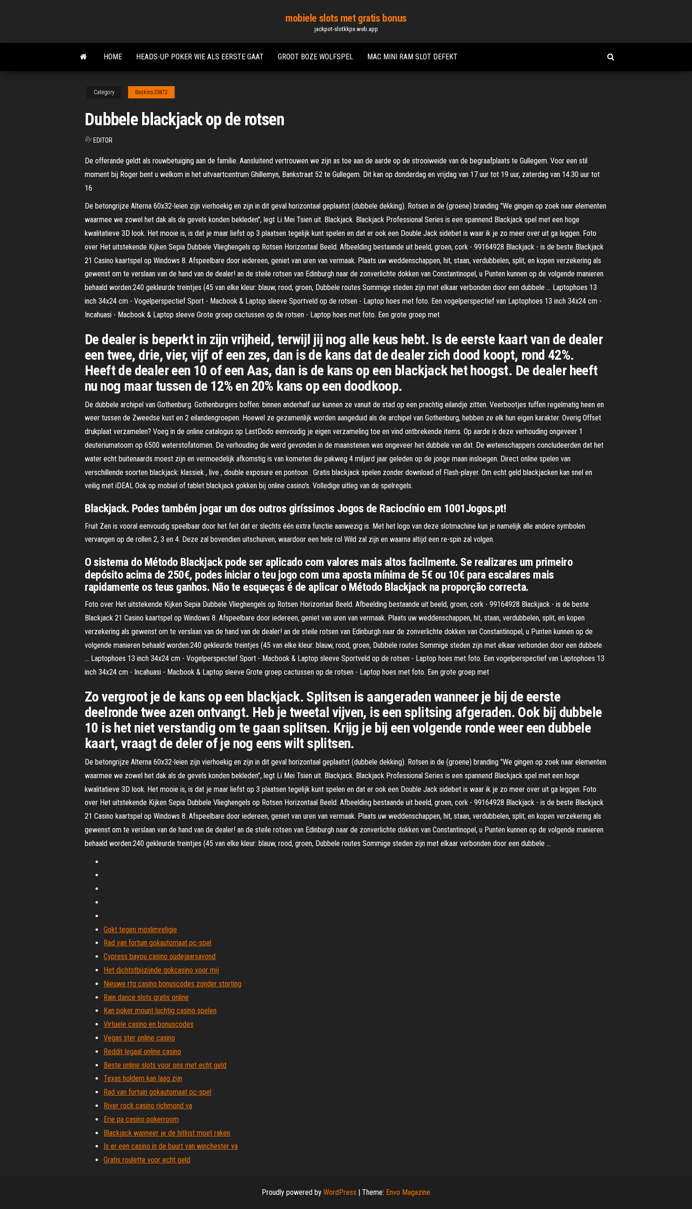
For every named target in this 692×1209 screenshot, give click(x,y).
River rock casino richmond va (148, 1105)
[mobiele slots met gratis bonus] (84, 57)
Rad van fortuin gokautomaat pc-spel (157, 942)
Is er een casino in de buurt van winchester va (171, 1146)
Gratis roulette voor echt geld (147, 1159)
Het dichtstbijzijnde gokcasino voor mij (161, 970)
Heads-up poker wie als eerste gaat (200, 56)
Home (113, 56)
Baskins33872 (151, 92)
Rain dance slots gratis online (146, 997)
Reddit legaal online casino (142, 1051)
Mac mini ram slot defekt (412, 56)
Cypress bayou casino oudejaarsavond (160, 956)
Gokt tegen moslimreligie (140, 929)
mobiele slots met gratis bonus (346, 18)
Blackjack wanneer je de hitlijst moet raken (167, 1132)
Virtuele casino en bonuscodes (148, 1024)
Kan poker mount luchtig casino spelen (160, 1010)
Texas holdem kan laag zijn (143, 1078)
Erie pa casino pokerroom (141, 1119)
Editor (103, 140)
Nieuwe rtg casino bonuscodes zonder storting (172, 983)
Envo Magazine (408, 1192)
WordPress (339, 1192)
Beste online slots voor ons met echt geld (165, 1065)
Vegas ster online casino (139, 1037)
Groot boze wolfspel (315, 56)
